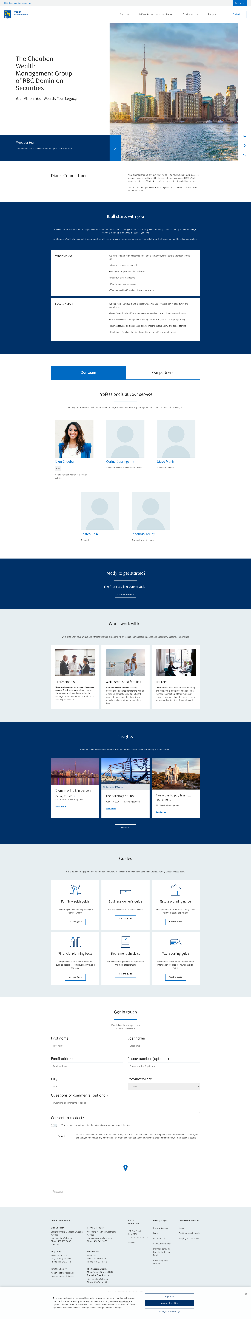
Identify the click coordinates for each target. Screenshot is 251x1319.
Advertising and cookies (160, 1262)
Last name (136, 1039)
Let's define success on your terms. (155, 14)
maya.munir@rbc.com (61, 1258)
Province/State (140, 1079)
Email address (62, 1059)
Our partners (162, 373)
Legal (155, 1233)
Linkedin (55, 1244)
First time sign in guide (189, 1233)
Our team (124, 14)
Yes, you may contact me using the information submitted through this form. (96, 1125)
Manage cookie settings (169, 1311)
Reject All (169, 1296)
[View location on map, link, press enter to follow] (125, 1171)
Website (131, 1242)
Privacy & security (161, 1228)
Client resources (190, 14)
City (54, 1079)
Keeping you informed (189, 1238)
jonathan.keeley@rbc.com (63, 1276)
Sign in (182, 1228)
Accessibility (159, 1238)
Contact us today (126, 595)
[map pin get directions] (125, 1168)
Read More (60, 806)
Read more (111, 808)
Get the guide (75, 922)
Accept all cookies (169, 1303)
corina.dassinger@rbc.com (99, 1238)
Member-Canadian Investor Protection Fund (161, 1252)
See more (125, 828)
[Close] (246, 1294)
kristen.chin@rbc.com (97, 1258)
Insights (212, 14)
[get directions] (125, 1168)
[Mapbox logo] (57, 1191)
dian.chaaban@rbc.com (62, 1238)
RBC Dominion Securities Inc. (17, 3)
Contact (236, 14)
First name (60, 1039)
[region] (125, 1171)
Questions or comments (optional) (79, 1096)
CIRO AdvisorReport (162, 1243)
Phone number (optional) (148, 1059)
